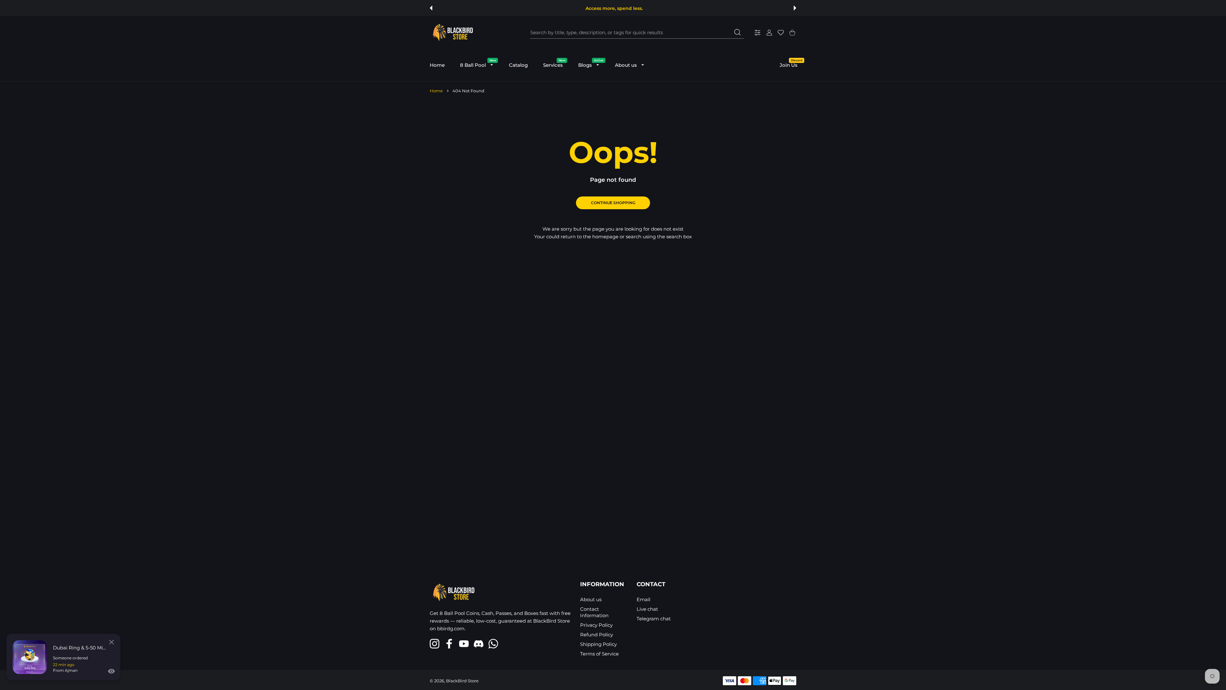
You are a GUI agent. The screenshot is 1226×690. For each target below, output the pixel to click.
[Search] (737, 32)
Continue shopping (613, 202)
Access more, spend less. (614, 8)
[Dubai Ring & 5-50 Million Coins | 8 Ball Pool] (30, 657)
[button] (431, 8)
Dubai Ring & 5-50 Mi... (79, 648)
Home (436, 90)
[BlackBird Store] (452, 32)
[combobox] (637, 33)
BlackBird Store (462, 680)
